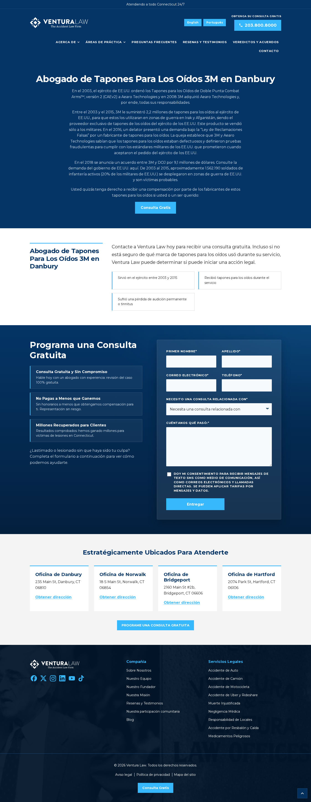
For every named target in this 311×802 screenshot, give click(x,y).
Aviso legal (123, 775)
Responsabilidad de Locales (230, 720)
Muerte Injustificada (224, 703)
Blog (130, 720)
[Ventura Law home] (59, 22)
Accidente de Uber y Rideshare (233, 695)
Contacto (269, 51)
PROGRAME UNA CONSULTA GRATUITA (155, 625)
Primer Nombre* (181, 351)
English (193, 22)
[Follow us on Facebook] (34, 678)
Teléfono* (232, 375)
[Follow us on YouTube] (72, 678)
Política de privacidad (153, 775)
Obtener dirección (53, 597)
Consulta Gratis (156, 207)
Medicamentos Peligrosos (229, 736)
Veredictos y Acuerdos (256, 42)
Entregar (195, 504)
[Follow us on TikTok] (81, 678)
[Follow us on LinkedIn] (62, 678)
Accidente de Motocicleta (228, 687)
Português (214, 22)
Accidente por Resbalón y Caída (233, 728)
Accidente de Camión (225, 679)
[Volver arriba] (302, 793)
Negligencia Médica (224, 711)
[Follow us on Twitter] (43, 678)
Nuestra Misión (138, 695)
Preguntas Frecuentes (154, 42)
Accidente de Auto (223, 670)
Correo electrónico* (187, 375)
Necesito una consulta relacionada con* (206, 399)
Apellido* (231, 351)
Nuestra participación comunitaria (153, 711)
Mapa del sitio (185, 775)
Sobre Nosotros (138, 670)
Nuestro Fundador (141, 687)
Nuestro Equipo (138, 679)
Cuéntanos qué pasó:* (187, 423)
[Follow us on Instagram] (53, 678)
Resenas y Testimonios (205, 42)
